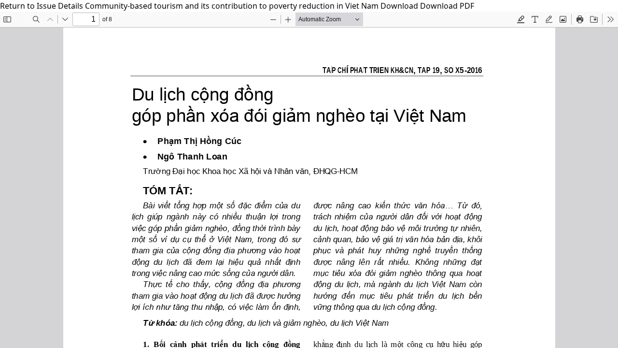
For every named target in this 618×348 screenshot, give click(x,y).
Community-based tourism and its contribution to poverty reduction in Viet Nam (232, 5)
